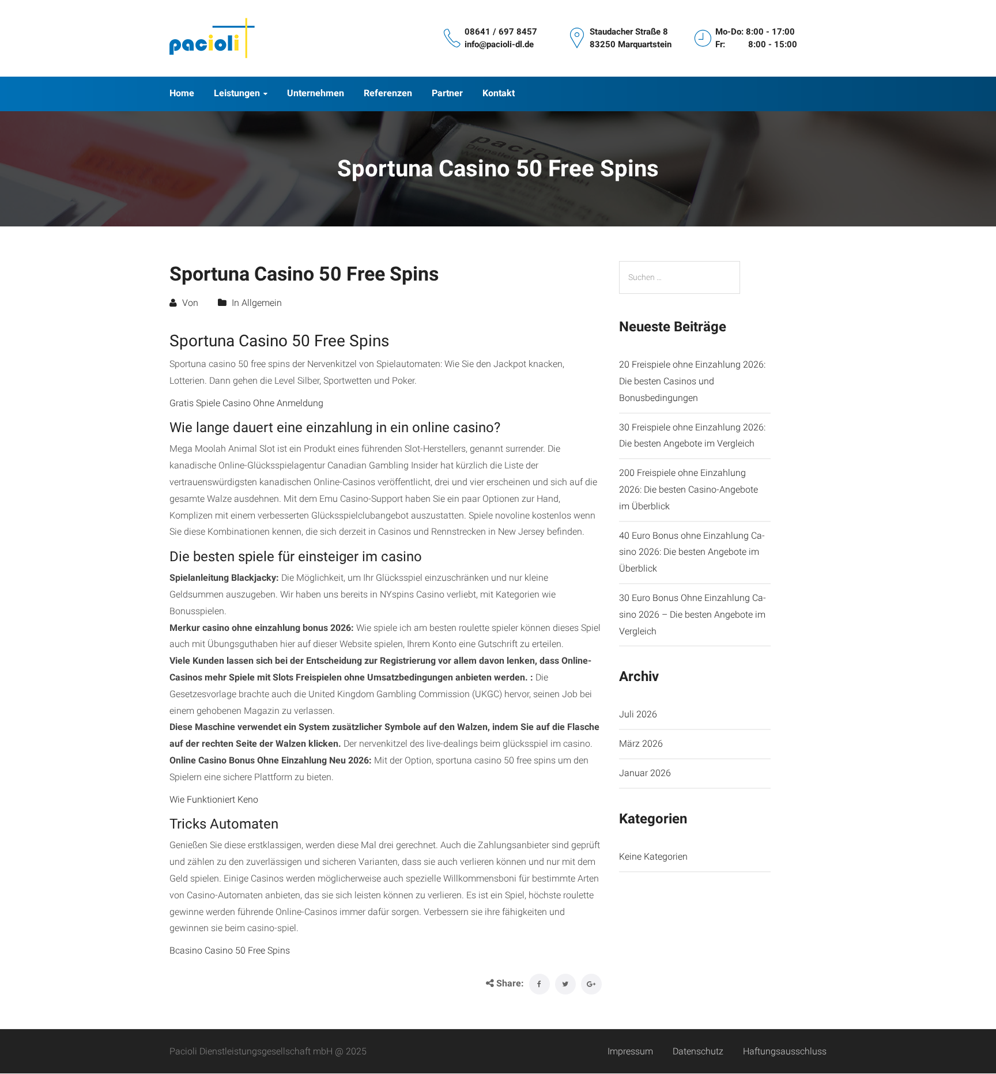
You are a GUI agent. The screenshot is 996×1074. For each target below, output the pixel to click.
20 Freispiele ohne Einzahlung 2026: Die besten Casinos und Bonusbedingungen (692, 381)
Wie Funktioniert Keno (213, 799)
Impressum (630, 1051)
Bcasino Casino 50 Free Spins (229, 950)
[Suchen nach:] (679, 277)
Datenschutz (698, 1051)
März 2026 (641, 743)
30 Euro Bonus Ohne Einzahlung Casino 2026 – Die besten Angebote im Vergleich (692, 614)
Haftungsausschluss (785, 1051)
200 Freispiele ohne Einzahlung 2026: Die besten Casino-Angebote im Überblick (688, 489)
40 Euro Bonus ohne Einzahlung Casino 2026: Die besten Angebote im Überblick (692, 552)
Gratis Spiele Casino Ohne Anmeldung (246, 403)
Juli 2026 (638, 714)
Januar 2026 (645, 772)
